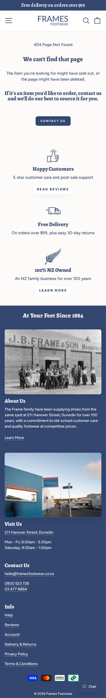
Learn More (14, 437)
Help (9, 615)
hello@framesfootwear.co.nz (29, 573)
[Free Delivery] (53, 211)
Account (12, 634)
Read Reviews (53, 189)
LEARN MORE (53, 290)
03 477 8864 (16, 589)
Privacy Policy (16, 654)
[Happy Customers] (53, 155)
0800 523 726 (17, 583)
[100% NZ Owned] (53, 257)
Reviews (12, 625)
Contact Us (53, 121)
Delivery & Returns (20, 644)
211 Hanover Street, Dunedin (29, 532)
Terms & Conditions (21, 663)
